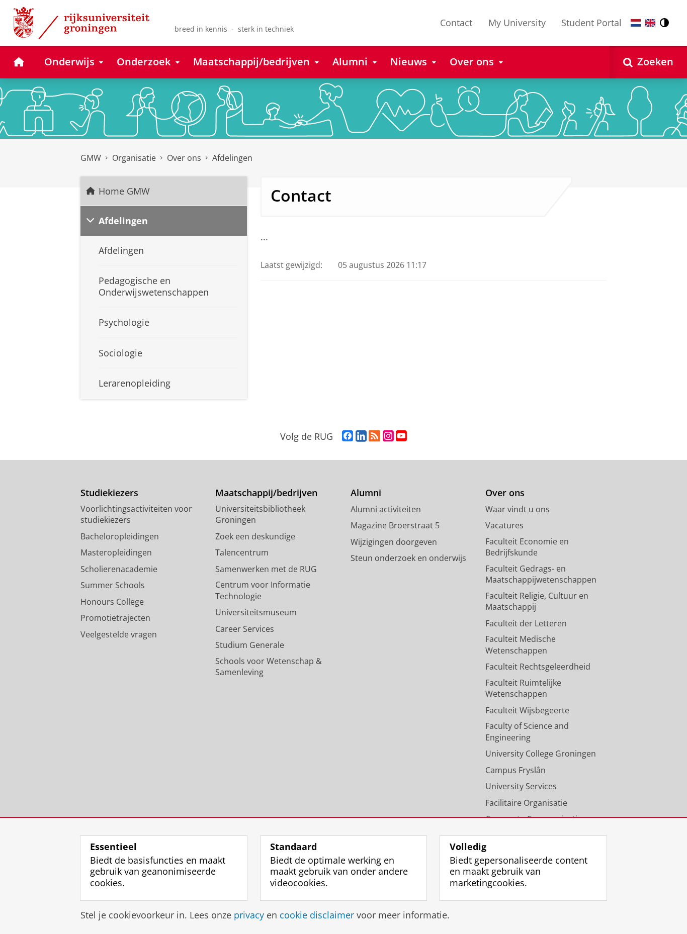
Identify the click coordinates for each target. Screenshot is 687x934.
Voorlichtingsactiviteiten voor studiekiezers (136, 514)
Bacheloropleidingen (119, 536)
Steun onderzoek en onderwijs (408, 558)
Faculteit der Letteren (526, 623)
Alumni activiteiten (386, 509)
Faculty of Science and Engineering (527, 731)
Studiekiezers (109, 493)
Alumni (366, 493)
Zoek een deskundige (255, 536)
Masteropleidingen (116, 552)
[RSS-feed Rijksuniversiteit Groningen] (374, 436)
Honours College (112, 601)
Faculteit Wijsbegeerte (527, 710)
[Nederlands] (636, 23)
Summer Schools (112, 585)
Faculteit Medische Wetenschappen (520, 644)
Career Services (244, 628)
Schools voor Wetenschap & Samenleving (268, 667)
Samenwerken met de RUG (266, 569)
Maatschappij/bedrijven (266, 493)
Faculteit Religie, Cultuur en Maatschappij (536, 601)
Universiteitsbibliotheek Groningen (260, 514)
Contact (456, 23)
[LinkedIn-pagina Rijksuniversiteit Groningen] (361, 436)
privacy (249, 915)
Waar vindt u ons (517, 509)
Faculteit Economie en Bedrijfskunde (527, 547)
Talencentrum (242, 552)
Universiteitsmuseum (256, 612)
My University (517, 23)
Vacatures (504, 525)
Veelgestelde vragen (118, 634)
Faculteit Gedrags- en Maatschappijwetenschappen (540, 574)
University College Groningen (540, 753)
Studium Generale (249, 644)
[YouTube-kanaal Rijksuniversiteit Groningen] (401, 436)
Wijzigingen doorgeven (394, 541)
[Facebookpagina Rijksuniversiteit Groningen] (347, 436)
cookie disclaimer (317, 915)
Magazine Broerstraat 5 (395, 525)
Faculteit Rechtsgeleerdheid (537, 666)
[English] (650, 23)
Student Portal (591, 23)
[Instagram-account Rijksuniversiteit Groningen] (388, 436)
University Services (521, 786)
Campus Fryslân (515, 770)
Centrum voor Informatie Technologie (262, 590)
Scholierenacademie (118, 569)
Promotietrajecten (115, 617)
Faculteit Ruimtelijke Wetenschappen (523, 688)
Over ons (505, 493)
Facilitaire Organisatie (526, 802)
